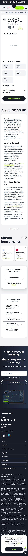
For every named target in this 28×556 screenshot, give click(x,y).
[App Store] (3, 437)
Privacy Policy (19, 377)
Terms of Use (12, 377)
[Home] (1, 12)
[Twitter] (2, 427)
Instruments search (8, 12)
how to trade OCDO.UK (13, 206)
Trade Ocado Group (14, 98)
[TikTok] (11, 420)
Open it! (14, 285)
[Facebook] (2, 420)
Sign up (19, 8)
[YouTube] (8, 420)
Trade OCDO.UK (14, 277)
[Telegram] (15, 420)
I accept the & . (13, 377)
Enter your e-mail (7, 373)
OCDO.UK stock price (15, 20)
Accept (14, 549)
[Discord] (5, 427)
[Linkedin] (5, 420)
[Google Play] (9, 437)
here (19, 543)
